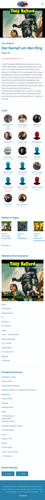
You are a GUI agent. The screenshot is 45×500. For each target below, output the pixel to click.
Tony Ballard (8, 43)
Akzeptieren (23, 496)
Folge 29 (6, 52)
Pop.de (23, 474)
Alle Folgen (5, 245)
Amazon (9, 474)
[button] (42, 4)
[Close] (41, 491)
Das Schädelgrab (22, 237)
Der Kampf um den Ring (6, 237)
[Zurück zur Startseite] (22, 4)
